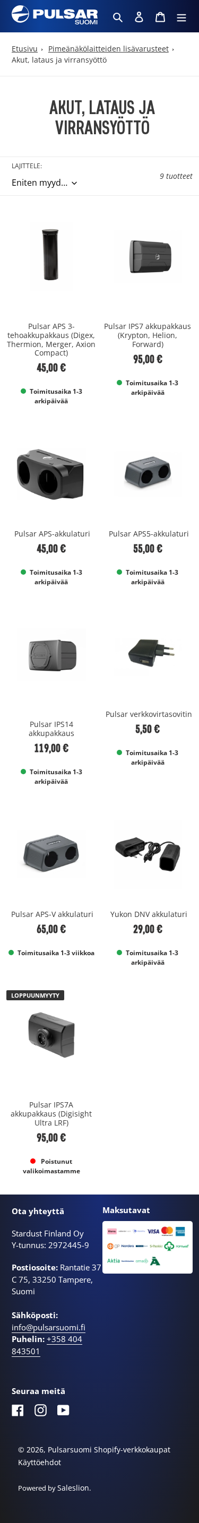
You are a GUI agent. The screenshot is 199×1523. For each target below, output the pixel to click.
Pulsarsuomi (70, 1449)
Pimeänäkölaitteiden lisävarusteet (108, 49)
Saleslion (73, 1488)
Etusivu (25, 49)
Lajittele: (27, 165)
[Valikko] (181, 16)
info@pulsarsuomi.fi (48, 1327)
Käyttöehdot (39, 1462)
